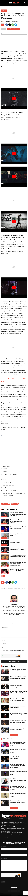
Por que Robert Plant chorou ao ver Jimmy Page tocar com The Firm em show (18, 557)
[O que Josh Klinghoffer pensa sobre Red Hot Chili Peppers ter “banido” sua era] (5, 766)
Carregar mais (13, 735)
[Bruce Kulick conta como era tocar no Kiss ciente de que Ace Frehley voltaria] (5, 781)
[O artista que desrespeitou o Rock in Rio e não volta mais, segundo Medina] (5, 744)
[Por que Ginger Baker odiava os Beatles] (5, 536)
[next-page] (4, 576)
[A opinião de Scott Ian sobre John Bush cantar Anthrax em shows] (5, 722)
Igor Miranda (7, 21)
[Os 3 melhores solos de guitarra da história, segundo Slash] (5, 529)
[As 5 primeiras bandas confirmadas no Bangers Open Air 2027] (5, 715)
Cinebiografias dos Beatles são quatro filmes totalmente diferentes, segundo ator (17, 685)
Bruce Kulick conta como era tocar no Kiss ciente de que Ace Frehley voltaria (18, 780)
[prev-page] (2, 576)
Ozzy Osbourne (10, 28)
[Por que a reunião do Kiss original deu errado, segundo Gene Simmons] (5, 730)
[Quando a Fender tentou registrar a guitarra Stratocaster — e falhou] (5, 678)
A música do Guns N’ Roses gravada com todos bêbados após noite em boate (18, 514)
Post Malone (17, 28)
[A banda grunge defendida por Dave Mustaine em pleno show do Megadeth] (5, 788)
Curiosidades (4, 516)
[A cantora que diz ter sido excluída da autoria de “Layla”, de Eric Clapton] (5, 795)
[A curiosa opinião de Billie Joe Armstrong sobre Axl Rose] (5, 571)
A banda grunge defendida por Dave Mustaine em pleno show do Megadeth (18, 788)
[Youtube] (17, 616)
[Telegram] (15, 24)
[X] (9, 24)
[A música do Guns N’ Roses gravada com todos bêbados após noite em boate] (5, 514)
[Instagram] (12, 616)
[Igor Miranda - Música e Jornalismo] (14, 2)
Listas (3, 530)
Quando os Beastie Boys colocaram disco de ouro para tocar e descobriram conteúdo (18, 564)
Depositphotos (11, 837)
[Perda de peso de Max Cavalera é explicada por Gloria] (5, 671)
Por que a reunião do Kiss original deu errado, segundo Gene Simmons (18, 729)
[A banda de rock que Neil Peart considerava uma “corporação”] (5, 550)
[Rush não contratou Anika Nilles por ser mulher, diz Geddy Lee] (5, 700)
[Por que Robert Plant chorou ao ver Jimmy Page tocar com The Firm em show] (5, 557)
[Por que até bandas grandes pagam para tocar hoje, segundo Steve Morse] (5, 773)
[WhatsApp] (12, 24)
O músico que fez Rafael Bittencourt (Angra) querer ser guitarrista (17, 521)
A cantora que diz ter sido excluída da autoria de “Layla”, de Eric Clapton (18, 795)
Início (2, 588)
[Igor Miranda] (2, 21)
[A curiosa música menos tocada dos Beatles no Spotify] (5, 543)
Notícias (4, 10)
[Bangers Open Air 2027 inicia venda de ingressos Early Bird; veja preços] (5, 693)
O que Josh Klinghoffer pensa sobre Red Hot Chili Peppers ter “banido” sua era (17, 766)
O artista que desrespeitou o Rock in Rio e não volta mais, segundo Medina (18, 744)
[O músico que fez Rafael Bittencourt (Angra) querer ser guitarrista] (5, 521)
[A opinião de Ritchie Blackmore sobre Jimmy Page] (5, 708)
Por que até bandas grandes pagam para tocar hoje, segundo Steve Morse (18, 773)
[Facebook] (6, 24)
